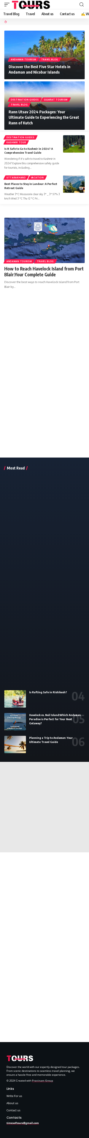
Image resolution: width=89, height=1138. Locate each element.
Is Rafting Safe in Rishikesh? (48, 692)
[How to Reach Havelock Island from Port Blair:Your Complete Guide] (44, 240)
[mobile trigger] (8, 4)
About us (12, 1103)
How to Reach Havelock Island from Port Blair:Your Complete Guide (44, 271)
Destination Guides (25, 99)
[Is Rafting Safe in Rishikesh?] (15, 699)
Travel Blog (49, 59)
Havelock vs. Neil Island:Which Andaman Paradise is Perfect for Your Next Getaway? (55, 719)
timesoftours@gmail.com (22, 1123)
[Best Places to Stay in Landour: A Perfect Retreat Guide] (74, 184)
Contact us (13, 1110)
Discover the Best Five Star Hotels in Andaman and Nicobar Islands (39, 69)
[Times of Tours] (31, 4)
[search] (81, 4)
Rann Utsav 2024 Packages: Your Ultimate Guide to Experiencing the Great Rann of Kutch (44, 117)
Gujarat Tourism (56, 99)
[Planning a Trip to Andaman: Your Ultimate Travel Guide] (15, 744)
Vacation (37, 177)
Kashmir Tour (16, 142)
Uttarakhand (16, 177)
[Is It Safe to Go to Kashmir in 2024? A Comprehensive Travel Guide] (74, 144)
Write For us (14, 1096)
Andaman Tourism (23, 59)
